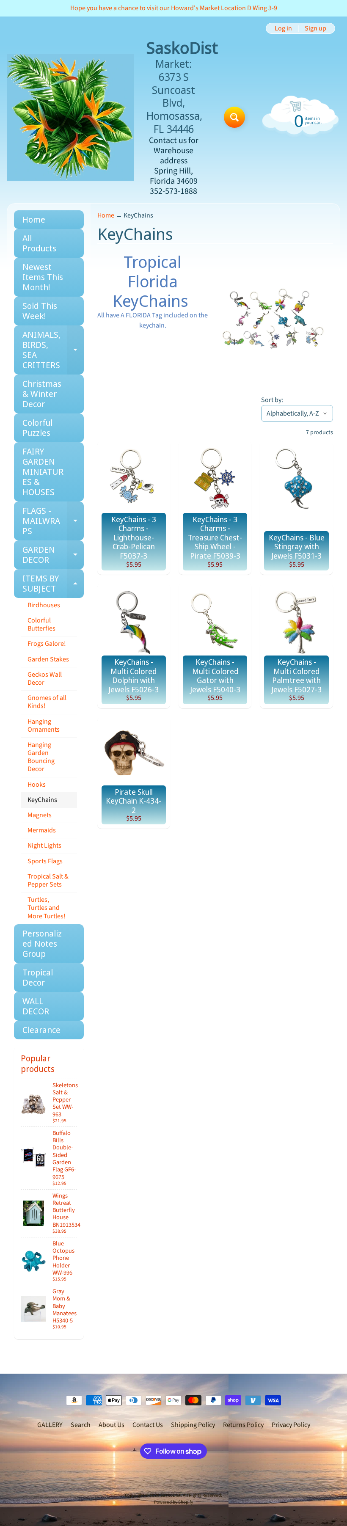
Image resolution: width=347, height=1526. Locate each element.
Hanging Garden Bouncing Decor (41, 757)
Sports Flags (45, 861)
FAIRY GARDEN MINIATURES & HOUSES (42, 472)
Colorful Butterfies (41, 624)
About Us (111, 1425)
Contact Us (147, 1425)
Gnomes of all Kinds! (47, 702)
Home (33, 219)
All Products (39, 243)
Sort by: (272, 400)
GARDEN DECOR (53, 555)
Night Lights (44, 845)
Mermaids (42, 830)
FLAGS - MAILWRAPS (53, 521)
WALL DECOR (35, 1006)
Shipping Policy (193, 1425)
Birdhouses (44, 605)
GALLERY (50, 1425)
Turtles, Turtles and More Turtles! (47, 907)
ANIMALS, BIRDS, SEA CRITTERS (53, 350)
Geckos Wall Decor (45, 678)
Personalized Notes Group (42, 943)
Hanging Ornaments (44, 725)
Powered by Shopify (173, 1502)
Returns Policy (243, 1425)
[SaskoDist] (70, 117)
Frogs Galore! (47, 643)
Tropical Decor (37, 977)
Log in (283, 28)
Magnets (40, 815)
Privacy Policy (291, 1425)
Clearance (41, 1030)
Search (81, 1425)
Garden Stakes (48, 659)
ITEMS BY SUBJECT (53, 584)
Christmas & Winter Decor (41, 394)
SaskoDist (170, 1495)
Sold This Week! (39, 311)
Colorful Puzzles (37, 427)
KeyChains (42, 799)
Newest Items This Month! (42, 277)
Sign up (315, 28)
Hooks (37, 784)
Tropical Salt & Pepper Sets (48, 880)
